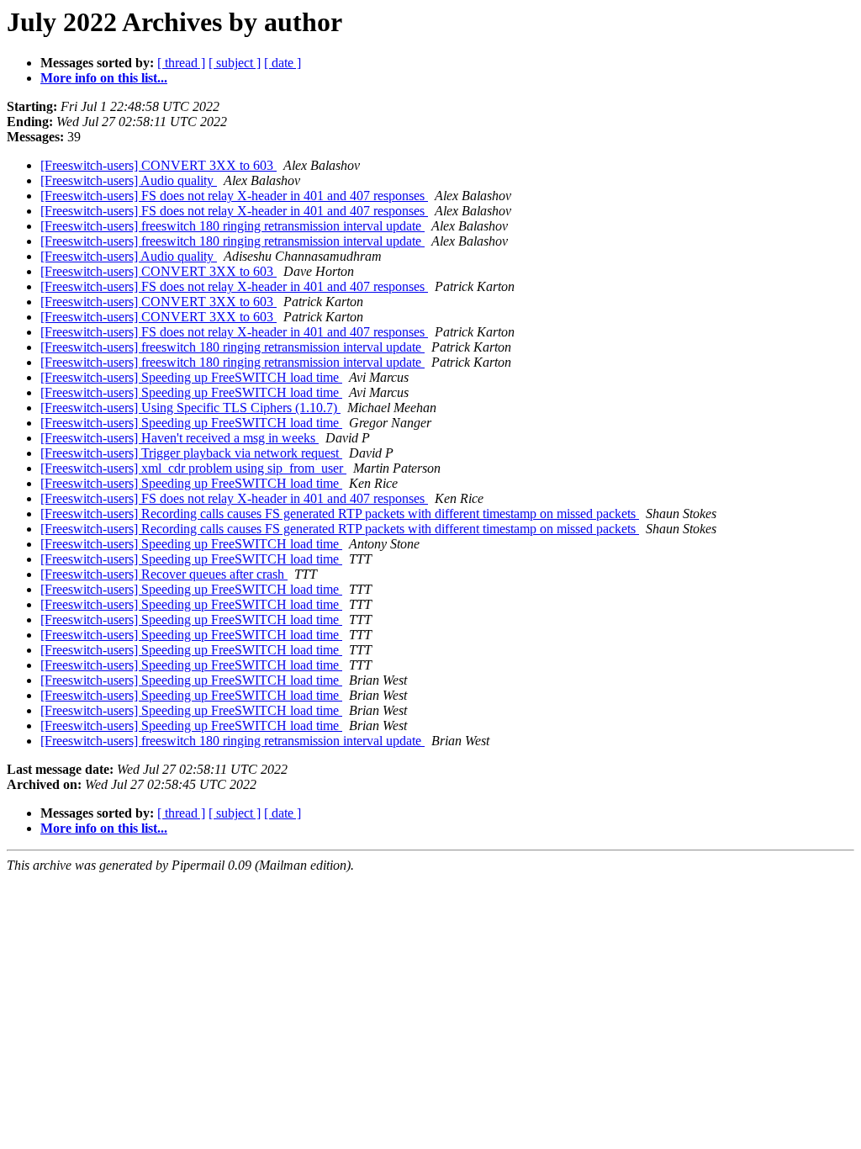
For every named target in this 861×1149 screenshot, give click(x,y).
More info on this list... (103, 78)
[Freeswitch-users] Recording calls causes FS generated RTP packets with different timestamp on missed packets (339, 513)
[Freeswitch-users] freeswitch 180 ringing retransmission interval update (232, 226)
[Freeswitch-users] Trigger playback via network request (191, 453)
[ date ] (282, 63)
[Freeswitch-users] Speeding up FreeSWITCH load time (191, 377)
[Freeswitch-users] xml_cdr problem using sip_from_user (193, 468)
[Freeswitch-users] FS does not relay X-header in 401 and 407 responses (234, 195)
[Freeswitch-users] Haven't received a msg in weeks (179, 438)
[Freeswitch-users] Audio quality (128, 180)
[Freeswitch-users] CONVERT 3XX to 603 (158, 165)
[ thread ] (181, 63)
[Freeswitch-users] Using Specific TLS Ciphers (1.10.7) (190, 407)
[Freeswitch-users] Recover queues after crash (164, 574)
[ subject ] (235, 63)
